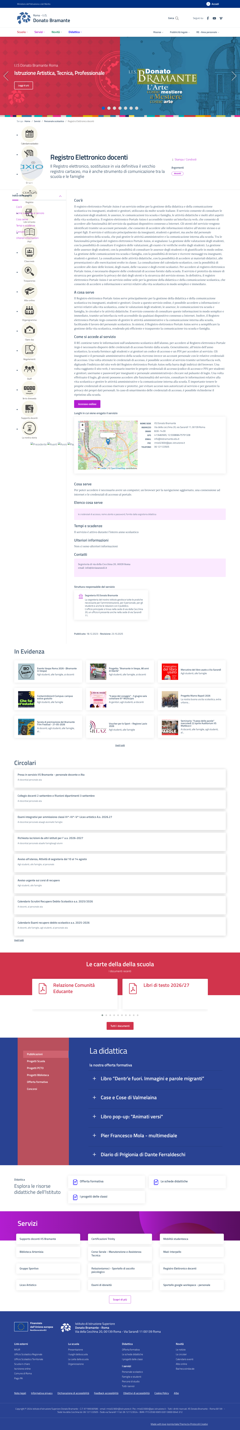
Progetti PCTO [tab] (35, 1068)
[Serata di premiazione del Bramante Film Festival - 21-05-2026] (26, 730)
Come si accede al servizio (30, 213)
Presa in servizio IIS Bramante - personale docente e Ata (51, 775)
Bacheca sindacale (185, 1369)
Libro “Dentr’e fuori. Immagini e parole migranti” (152, 1078)
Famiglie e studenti (131, 1377)
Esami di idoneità (101, 1285)
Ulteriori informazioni (27, 238)
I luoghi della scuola (78, 1354)
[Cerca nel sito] (177, 18)
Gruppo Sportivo (29, 1268)
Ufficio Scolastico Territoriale (28, 1359)
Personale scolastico (132, 1372)
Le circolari (181, 1354)
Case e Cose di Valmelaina (129, 1097)
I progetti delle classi (132, 1359)
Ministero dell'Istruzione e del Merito (33, 4)
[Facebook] (206, 18)
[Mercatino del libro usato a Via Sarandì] (170, 676)
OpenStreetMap (118, 468)
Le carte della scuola (78, 1359)
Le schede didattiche (132, 1354)
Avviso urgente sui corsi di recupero (39, 880)
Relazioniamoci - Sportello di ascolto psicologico (113, 1270)
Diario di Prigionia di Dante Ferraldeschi (143, 1154)
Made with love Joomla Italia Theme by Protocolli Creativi (179, 1424)
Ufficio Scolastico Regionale (28, 1354)
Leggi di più (23, 85)
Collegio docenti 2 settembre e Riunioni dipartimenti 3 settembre (56, 796)
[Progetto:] (98, 671)
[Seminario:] (170, 726)
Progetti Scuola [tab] (36, 1061)
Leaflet (103, 468)
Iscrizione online (22, 1369)
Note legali (20, 1393)
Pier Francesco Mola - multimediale (139, 1135)
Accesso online (87, 404)
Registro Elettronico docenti (179, 1268)
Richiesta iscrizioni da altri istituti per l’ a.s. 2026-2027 (50, 838)
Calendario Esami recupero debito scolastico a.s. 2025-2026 (54, 922)
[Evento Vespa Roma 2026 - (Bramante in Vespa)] (26, 671)
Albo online (181, 1364)
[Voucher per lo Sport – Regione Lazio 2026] (98, 726)
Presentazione (75, 1349)
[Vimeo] (219, 18)
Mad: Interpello (172, 1252)
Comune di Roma (23, 1373)
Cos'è (19, 207)
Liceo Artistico (28, 1285)
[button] (103, 108)
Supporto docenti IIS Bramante (38, 1239)
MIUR (17, 1349)
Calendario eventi (184, 1359)
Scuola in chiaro (22, 1364)
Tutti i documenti (120, 1026)
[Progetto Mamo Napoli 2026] (170, 699)
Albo (176, 1393)
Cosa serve (22, 219)
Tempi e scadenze (25, 225)
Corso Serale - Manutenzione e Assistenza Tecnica (116, 1253)
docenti (177, 173)
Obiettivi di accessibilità (136, 1393)
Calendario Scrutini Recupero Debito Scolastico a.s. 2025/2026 (55, 901)
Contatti (20, 232)
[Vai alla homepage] (66, 1327)
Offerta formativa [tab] (37, 1082)
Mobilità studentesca (175, 1239)
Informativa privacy (42, 1393)
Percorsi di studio (131, 1381)
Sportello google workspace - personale (186, 1285)
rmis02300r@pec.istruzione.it (169, 443)
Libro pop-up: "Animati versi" (132, 1116)
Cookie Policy (161, 1393)
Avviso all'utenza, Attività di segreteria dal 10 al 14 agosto (52, 859)
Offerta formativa (131, 1349)
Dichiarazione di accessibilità (73, 1393)
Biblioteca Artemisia (31, 1252)
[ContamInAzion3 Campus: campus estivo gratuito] (26, 699)
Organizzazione (76, 1364)
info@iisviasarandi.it (96, 567)
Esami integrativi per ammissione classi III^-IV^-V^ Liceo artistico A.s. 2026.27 (65, 817)
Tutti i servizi (128, 1386)
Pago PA (18, 1378)
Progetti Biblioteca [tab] (38, 1075)
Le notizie (181, 1349)
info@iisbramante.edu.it (166, 439)
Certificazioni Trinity (103, 1239)
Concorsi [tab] (32, 1089)
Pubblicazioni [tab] (35, 1054)
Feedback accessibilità (106, 1393)
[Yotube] (213, 18)
